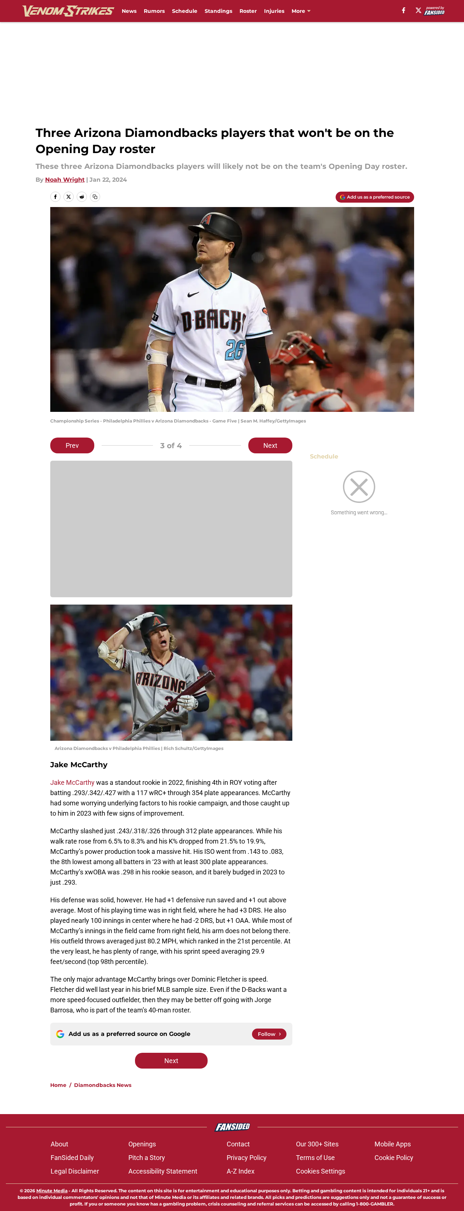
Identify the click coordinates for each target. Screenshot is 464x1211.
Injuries (274, 11)
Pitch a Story (146, 1157)
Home (58, 1085)
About (59, 1144)
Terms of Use (315, 1157)
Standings (218, 11)
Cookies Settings (320, 1171)
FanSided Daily (72, 1157)
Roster (248, 11)
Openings (142, 1144)
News (129, 11)
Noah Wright (65, 179)
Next (270, 445)
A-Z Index (241, 1171)
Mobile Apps (393, 1144)
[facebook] (403, 10)
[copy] (95, 197)
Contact (238, 1144)
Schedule (184, 11)
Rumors (154, 11)
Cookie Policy (394, 1157)
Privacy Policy (247, 1157)
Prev (72, 445)
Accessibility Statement (162, 1171)
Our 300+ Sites (317, 1144)
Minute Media (51, 1190)
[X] (418, 10)
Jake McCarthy (72, 782)
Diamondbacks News (102, 1085)
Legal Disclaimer (75, 1171)
